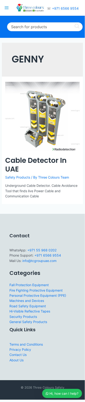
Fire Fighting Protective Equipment (36, 290)
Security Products (23, 317)
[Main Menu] (6, 8)
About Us (16, 360)
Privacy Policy (20, 349)
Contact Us (18, 355)
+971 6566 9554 (65, 8)
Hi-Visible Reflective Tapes (29, 311)
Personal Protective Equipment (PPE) (37, 295)
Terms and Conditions (26, 344)
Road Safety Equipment (27, 306)
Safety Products (17, 177)
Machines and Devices (26, 301)
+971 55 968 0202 (42, 250)
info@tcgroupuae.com (39, 261)
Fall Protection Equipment (29, 285)
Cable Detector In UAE (36, 164)
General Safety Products (28, 322)
